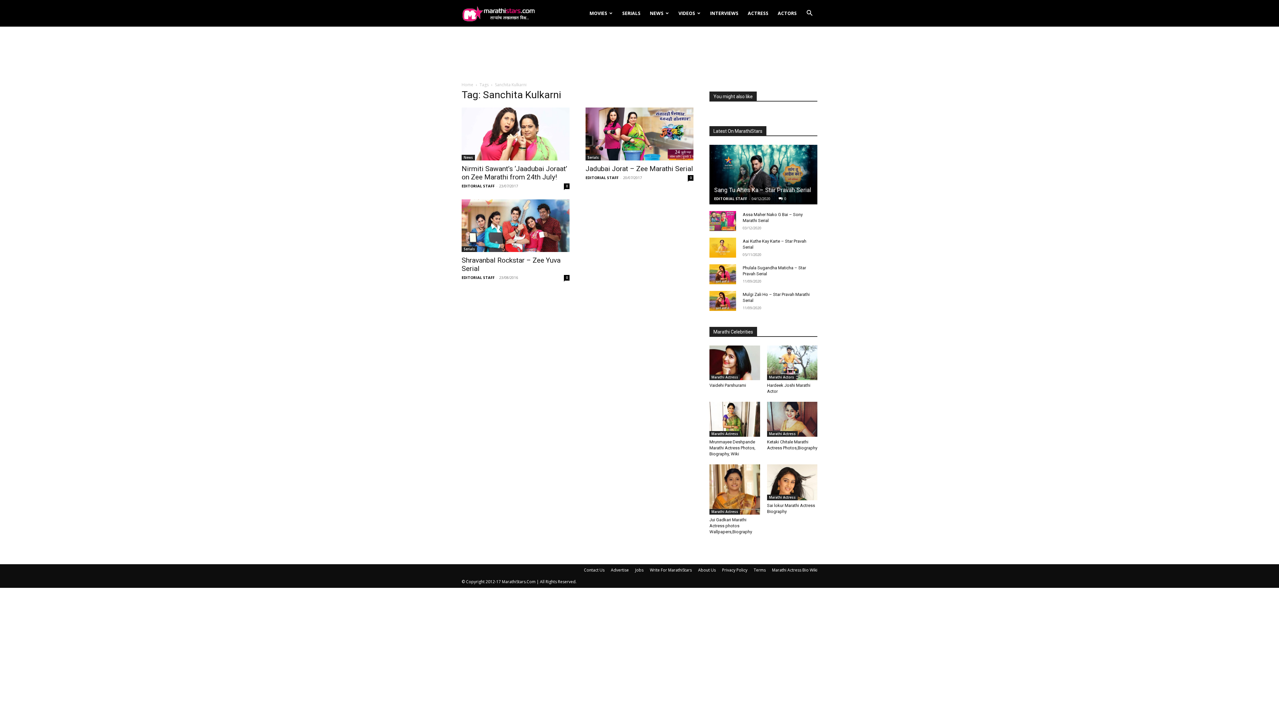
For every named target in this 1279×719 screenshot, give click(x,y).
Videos (686, 13)
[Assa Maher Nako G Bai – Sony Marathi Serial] (722, 221)
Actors (787, 13)
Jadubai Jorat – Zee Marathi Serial (639, 169)
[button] (809, 14)
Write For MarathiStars (671, 570)
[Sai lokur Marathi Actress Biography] (792, 482)
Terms (760, 570)
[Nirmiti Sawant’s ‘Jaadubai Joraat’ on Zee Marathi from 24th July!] (516, 134)
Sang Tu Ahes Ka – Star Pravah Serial (762, 189)
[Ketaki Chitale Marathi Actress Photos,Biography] (792, 419)
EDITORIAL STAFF (478, 185)
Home (467, 85)
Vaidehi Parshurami (727, 385)
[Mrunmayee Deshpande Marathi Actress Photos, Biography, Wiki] (734, 419)
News (656, 13)
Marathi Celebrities (733, 332)
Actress (758, 13)
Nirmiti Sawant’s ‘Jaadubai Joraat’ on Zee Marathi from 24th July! (514, 173)
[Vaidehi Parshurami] (734, 363)
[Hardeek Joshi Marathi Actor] (792, 363)
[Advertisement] (639, 55)
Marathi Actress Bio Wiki (794, 570)
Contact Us (594, 570)
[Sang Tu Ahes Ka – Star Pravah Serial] (763, 174)
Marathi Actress (724, 377)
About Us (707, 570)
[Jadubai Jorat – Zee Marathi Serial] (639, 134)
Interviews (724, 13)
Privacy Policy (734, 570)
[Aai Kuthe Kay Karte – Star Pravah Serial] (722, 248)
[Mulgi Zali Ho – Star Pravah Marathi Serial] (722, 301)
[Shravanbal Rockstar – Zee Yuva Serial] (516, 225)
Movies (598, 13)
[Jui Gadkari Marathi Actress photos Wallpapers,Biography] (734, 489)
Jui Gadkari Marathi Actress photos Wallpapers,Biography (730, 525)
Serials (631, 13)
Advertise (620, 570)
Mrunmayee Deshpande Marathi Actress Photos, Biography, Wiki (732, 447)
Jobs (639, 570)
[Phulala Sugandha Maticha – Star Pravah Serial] (722, 274)
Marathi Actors (781, 377)
